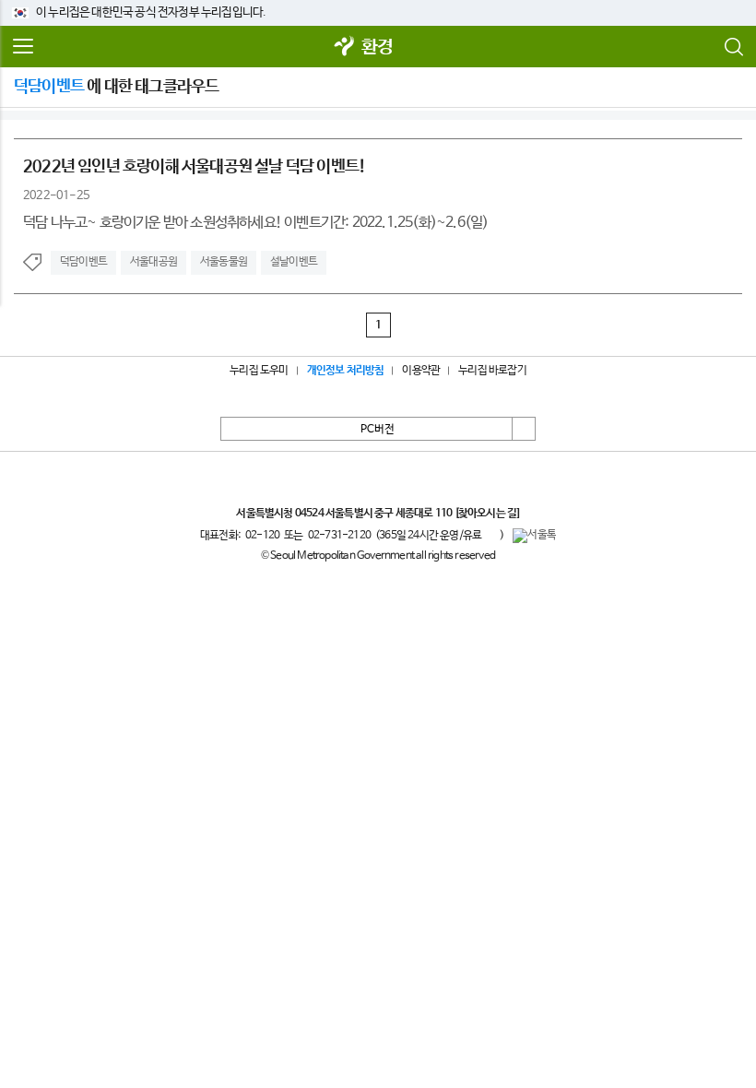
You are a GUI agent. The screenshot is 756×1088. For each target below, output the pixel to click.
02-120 (262, 535)
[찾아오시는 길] (487, 513)
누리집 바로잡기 (492, 370)
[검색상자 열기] (733, 47)
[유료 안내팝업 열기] (490, 534)
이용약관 (421, 370)
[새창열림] (345, 47)
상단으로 (524, 429)
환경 (377, 47)
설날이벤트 (293, 261)
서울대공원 (153, 261)
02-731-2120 (339, 535)
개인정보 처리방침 (345, 370)
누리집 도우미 (259, 370)
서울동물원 (223, 261)
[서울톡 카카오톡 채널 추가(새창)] (534, 535)
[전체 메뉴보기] (23, 47)
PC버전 (377, 429)
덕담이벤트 (83, 261)
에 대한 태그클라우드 (116, 86)
